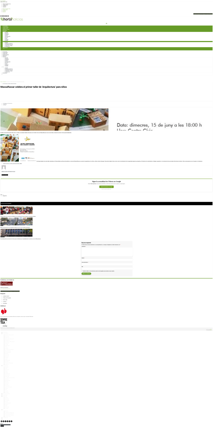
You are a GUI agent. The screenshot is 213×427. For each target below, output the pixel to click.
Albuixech (7, 337)
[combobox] (5, 424)
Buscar (4, 48)
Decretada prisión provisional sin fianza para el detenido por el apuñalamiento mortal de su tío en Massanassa (20, 238)
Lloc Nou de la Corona (10, 377)
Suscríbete (4, 10)
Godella (6, 348)
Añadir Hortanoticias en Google (106, 186)
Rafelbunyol (7, 360)
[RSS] (3, 16)
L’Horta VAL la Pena (8, 45)
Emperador (7, 345)
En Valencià (5, 47)
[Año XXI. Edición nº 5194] (6, 8)
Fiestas (6, 35)
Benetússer (7, 375)
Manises (7, 379)
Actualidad (5, 26)
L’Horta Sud (5, 28)
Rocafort (7, 361)
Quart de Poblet (8, 387)
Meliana (6, 353)
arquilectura (6, 163)
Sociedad (6, 39)
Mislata (6, 381)
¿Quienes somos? (5, 9)
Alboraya (7, 336)
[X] (6, 16)
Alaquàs (6, 367)
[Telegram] (5, 16)
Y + (3, 41)
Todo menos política (9, 44)
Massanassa (2, 236)
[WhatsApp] (8, 16)
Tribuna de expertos (9, 43)
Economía (7, 34)
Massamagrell (8, 352)
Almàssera (7, 340)
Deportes (6, 33)
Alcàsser (7, 369)
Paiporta (7, 383)
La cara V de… (7, 46)
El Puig (6, 344)
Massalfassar (13, 83)
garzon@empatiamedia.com (5, 288)
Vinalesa (7, 364)
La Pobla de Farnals (9, 349)
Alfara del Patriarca (9, 339)
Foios (6, 347)
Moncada (7, 355)
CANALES (5, 396)
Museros (7, 356)
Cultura (6, 32)
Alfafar (6, 372)
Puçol (6, 359)
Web (82, 266)
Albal (6, 368)
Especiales (5, 30)
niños (21, 163)
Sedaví (6, 388)
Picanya (6, 384)
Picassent (7, 385)
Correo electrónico (85, 262)
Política (6, 37)
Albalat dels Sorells (9, 335)
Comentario (84, 246)
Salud (6, 38)
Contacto (4, 11)
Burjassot (7, 343)
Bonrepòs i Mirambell (9, 341)
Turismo (6, 40)
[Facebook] (0, 16)
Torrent (6, 391)
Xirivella (7, 392)
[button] (106, 91)
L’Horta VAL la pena (9, 415)
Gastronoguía (7, 36)
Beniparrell (7, 373)
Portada (1, 81)
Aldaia (6, 371)
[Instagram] (2, 16)
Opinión (6, 42)
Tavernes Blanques (9, 363)
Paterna (2, 214)
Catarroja (7, 376)
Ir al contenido (2, 0)
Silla (6, 389)
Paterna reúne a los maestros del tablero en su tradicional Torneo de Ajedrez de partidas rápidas (18, 216)
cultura (11, 163)
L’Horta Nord (5, 27)
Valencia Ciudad (6, 29)
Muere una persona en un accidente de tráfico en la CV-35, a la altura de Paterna (15, 227)
